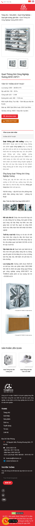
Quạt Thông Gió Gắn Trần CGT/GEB (26, 370)
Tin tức (6, 429)
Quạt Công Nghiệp (24, 15)
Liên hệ (6, 432)
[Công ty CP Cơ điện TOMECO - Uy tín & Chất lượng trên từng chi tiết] (23, 7)
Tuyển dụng (7, 426)
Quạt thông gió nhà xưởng (13, 141)
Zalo (4, 499)
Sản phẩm (13, 15)
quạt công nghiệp (16, 146)
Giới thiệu (7, 416)
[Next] (30, 40)
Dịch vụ (6, 422)
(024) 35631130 (11, 448)
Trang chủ (4, 15)
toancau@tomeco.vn (13, 458)
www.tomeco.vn (12, 461)
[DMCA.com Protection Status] (17, 513)
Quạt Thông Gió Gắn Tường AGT (9, 370)
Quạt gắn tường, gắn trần (9, 17)
